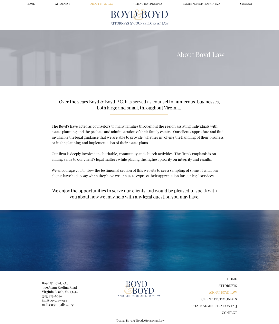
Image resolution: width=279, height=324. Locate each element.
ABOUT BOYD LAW (223, 292)
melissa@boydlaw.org (58, 304)
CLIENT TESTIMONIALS (219, 299)
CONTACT (229, 312)
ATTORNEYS (228, 285)
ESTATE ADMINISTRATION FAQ (214, 306)
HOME (232, 279)
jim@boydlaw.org (54, 300)
